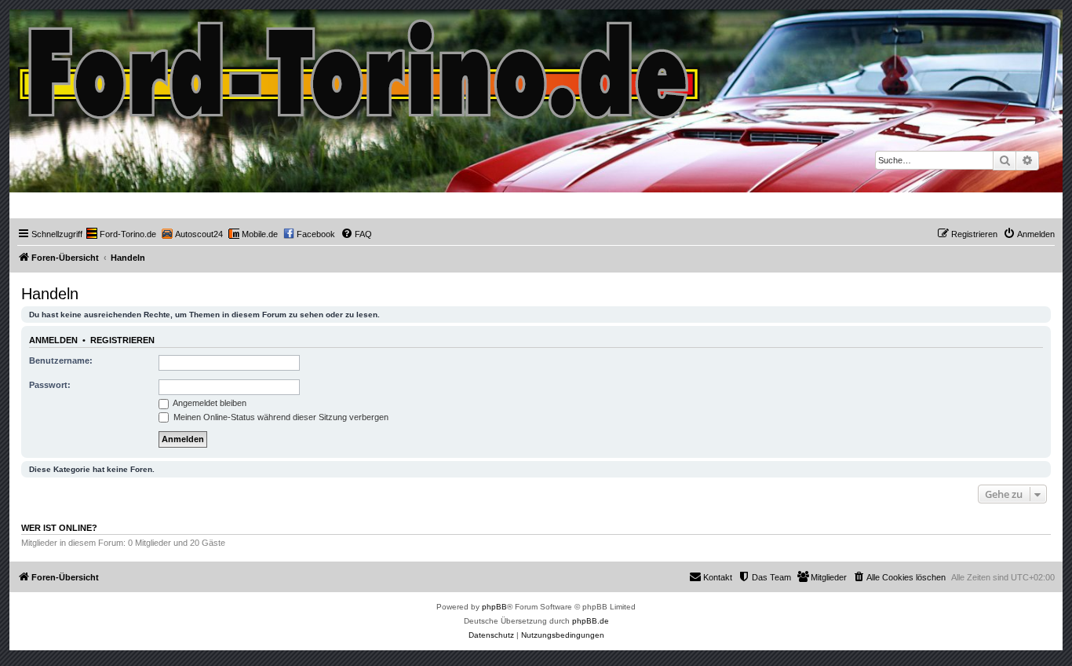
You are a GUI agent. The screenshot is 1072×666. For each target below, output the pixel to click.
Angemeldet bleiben (208, 403)
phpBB (494, 606)
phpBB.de (590, 621)
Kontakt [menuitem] (717, 577)
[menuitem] (121, 234)
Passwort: (50, 385)
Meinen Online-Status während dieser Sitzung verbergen (279, 417)
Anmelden (53, 340)
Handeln (49, 293)
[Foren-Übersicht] (359, 65)
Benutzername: (61, 360)
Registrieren (122, 340)
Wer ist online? (59, 527)
